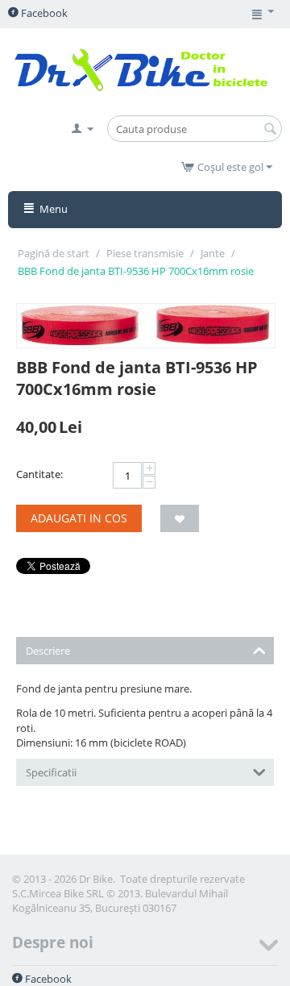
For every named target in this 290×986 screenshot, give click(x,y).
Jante (213, 253)
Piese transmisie (145, 253)
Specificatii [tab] (51, 772)
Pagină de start (53, 253)
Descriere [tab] (48, 650)
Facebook (43, 13)
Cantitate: (39, 474)
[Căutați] (270, 129)
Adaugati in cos (79, 518)
